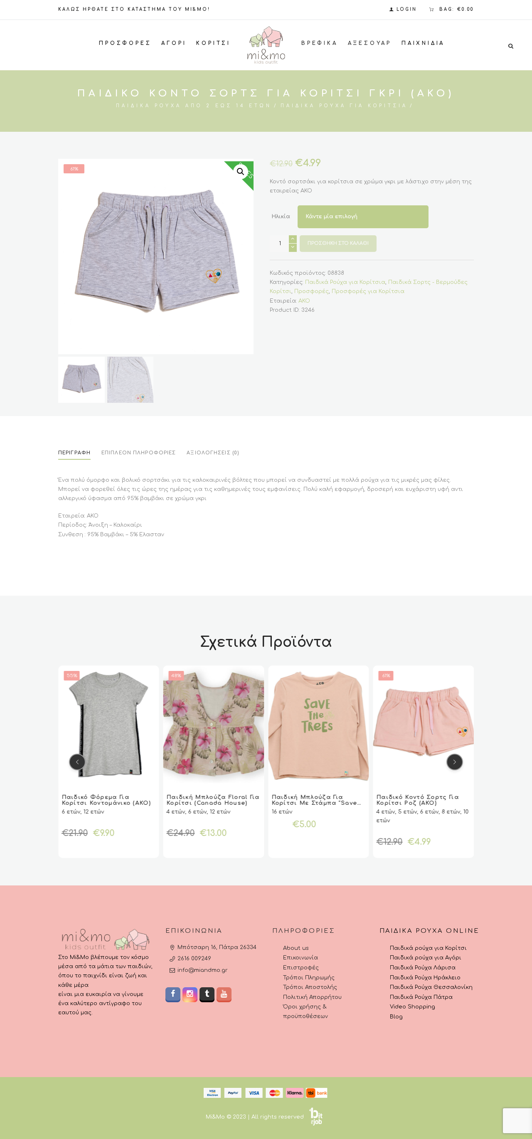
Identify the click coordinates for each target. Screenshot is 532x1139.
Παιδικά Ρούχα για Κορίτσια (344, 106)
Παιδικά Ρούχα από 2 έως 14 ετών (194, 106)
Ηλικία (280, 217)
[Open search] (510, 45)
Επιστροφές (301, 968)
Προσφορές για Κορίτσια (368, 291)
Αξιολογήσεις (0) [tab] (213, 453)
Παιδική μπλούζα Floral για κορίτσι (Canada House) (213, 800)
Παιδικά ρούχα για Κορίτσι (428, 948)
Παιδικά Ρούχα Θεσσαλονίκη (431, 987)
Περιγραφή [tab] (74, 453)
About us (296, 948)
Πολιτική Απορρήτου (312, 997)
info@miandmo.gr (202, 970)
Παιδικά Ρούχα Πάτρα (421, 997)
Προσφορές (311, 291)
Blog (396, 1017)
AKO (304, 301)
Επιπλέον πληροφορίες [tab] (138, 453)
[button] (240, 171)
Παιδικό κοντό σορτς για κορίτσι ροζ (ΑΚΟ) (418, 800)
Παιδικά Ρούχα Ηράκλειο (425, 978)
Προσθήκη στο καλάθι (338, 243)
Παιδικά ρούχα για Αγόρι (425, 958)
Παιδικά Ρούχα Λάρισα (423, 968)
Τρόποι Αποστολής (310, 987)
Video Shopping (412, 1007)
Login (407, 9)
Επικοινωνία (300, 958)
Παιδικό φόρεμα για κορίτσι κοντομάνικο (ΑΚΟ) (106, 800)
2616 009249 (194, 958)
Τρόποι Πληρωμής (309, 978)
